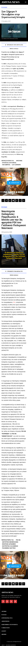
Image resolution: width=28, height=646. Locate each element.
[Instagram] (7, 601)
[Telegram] (13, 200)
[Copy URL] (20, 200)
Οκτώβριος (6, 164)
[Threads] (15, 601)
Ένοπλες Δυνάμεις (9, 162)
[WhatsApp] (9, 200)
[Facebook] (2, 200)
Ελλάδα (4, 7)
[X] (6, 200)
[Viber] (16, 200)
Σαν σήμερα (16, 164)
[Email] (23, 200)
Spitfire (19, 160)
